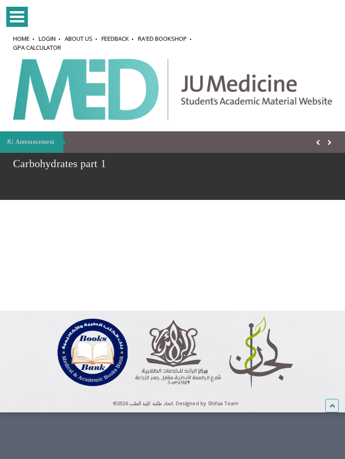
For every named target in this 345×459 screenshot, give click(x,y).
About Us (79, 39)
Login (47, 39)
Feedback (115, 39)
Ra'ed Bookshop (162, 39)
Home (21, 39)
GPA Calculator (37, 47)
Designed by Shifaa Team (207, 403)
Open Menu (17, 17)
